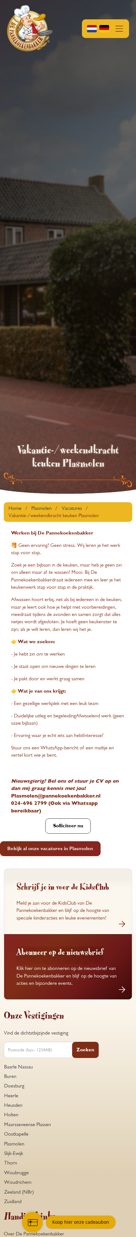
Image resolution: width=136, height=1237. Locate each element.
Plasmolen (14, 1144)
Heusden (13, 1105)
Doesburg (14, 1086)
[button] (105, 28)
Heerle (11, 1096)
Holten (11, 1115)
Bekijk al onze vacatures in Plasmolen (50, 848)
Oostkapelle (16, 1134)
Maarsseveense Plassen (27, 1124)
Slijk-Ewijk (13, 1153)
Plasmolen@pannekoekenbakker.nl (56, 796)
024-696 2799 (29, 803)
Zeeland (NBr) (19, 1192)
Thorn (10, 1163)
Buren (10, 1076)
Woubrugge (16, 1173)
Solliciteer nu (68, 826)
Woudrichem (17, 1182)
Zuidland (13, 1201)
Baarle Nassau (18, 1067)
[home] (30, 29)
